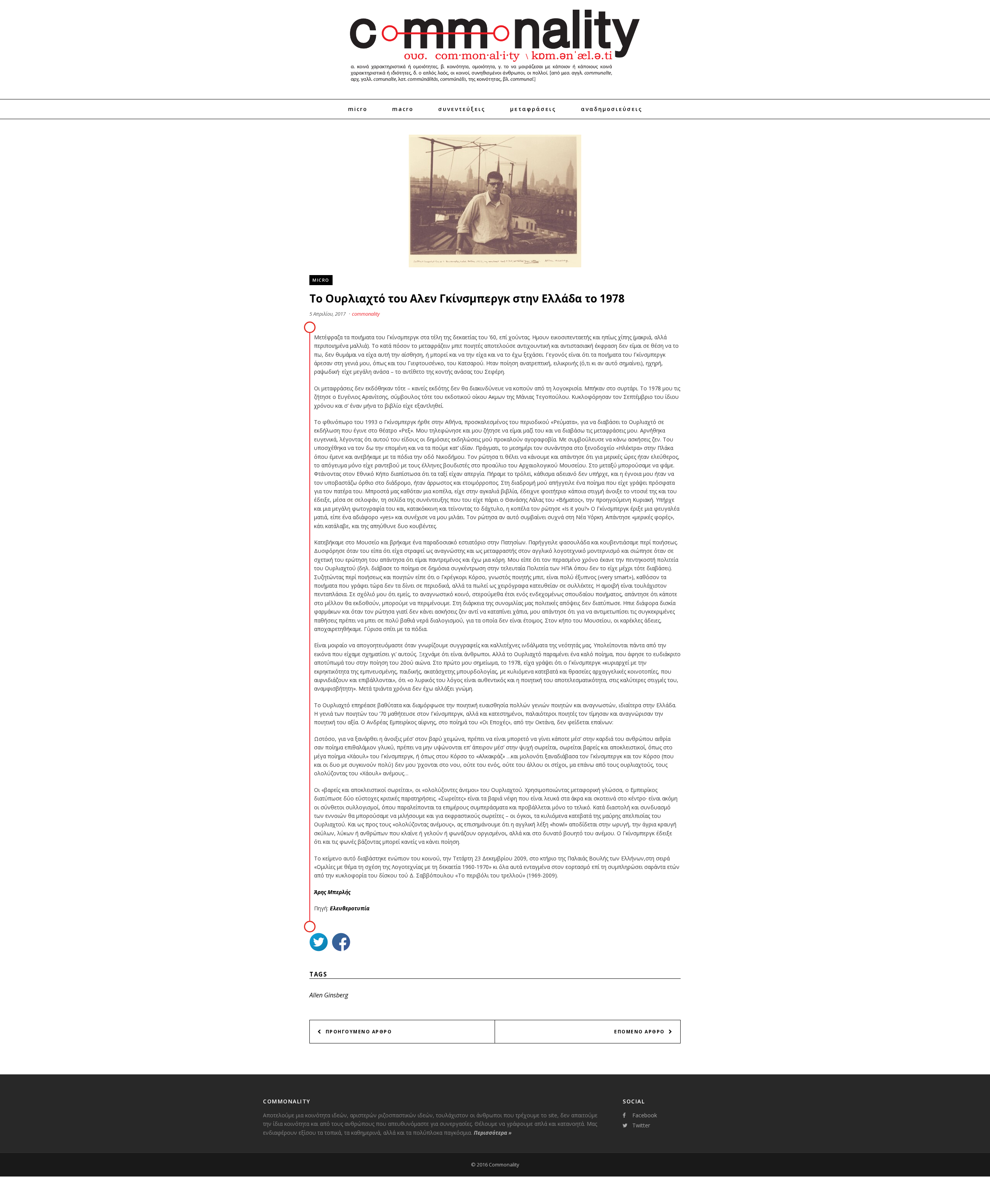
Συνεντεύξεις (461, 109)
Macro (402, 109)
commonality (366, 313)
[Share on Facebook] (341, 943)
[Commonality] (495, 85)
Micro (357, 109)
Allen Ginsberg (328, 995)
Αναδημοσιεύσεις (611, 109)
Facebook (644, 1115)
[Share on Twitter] (318, 943)
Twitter (641, 1125)
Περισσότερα (493, 1132)
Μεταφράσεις (533, 109)
